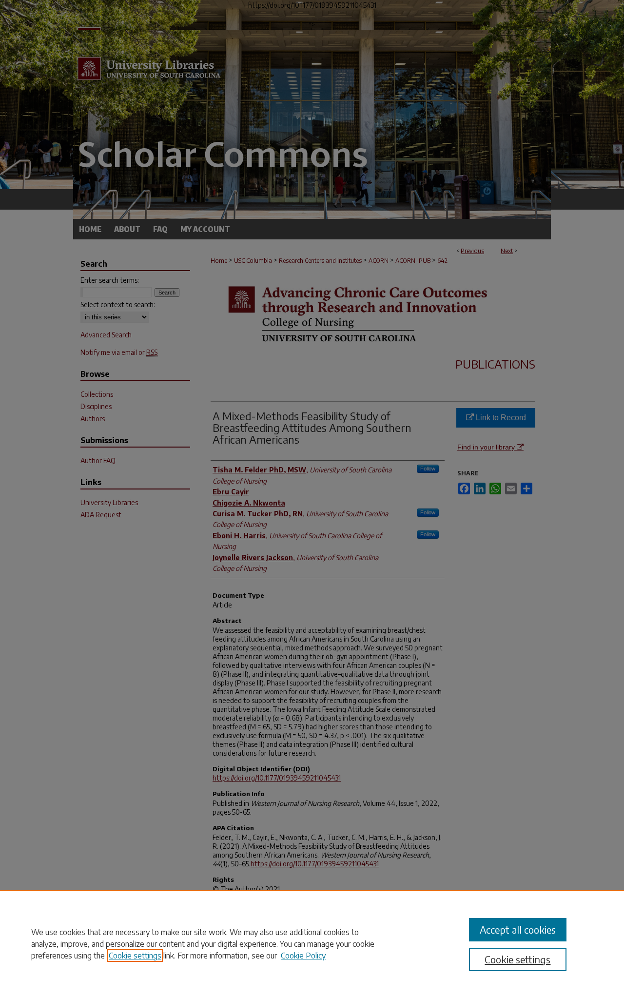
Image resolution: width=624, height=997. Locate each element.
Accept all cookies (518, 929)
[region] (312, 943)
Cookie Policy (303, 955)
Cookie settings (135, 955)
